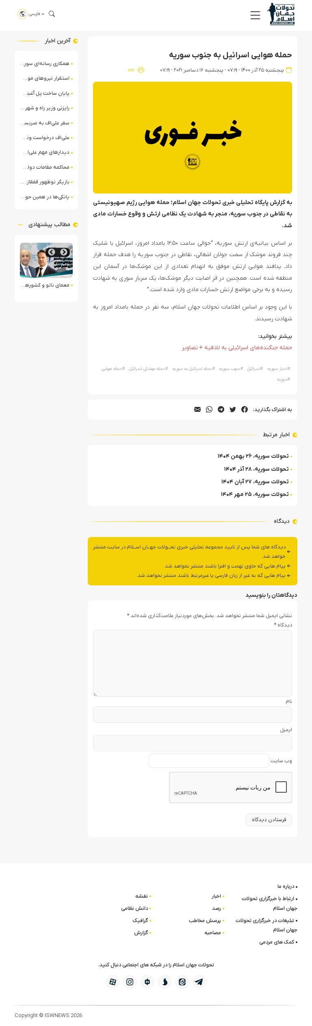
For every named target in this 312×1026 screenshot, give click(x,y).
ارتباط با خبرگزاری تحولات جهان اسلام (269, 903)
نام (289, 701)
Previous (64, 252)
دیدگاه (283, 625)
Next (52, 252)
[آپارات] (113, 982)
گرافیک (140, 920)
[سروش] (165, 982)
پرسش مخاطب (205, 920)
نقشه (141, 896)
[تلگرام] (199, 982)
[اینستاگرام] (130, 982)
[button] (255, 15)
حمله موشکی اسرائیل (148, 369)
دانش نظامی (134, 908)
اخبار (216, 896)
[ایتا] (182, 982)
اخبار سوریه (278, 369)
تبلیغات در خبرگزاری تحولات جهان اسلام (266, 925)
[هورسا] (147, 982)
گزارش (141, 932)
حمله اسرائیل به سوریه (193, 369)
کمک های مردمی (276, 942)
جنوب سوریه (231, 369)
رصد (216, 908)
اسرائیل (255, 369)
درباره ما (285, 886)
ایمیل (286, 729)
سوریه (283, 379)
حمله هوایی (113, 369)
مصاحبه (212, 932)
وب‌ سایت (281, 760)
